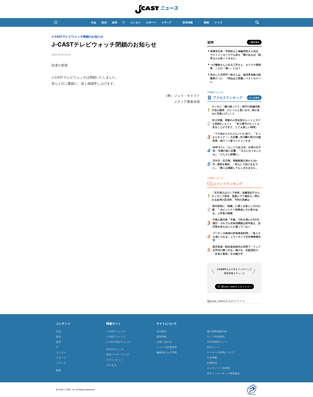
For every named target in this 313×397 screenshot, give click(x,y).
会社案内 (161, 331)
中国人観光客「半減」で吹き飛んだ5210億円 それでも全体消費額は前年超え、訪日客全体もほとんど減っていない (236, 223)
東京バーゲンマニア (117, 354)
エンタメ (135, 22)
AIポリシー (213, 347)
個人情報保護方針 (217, 331)
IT (124, 22)
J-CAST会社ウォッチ (118, 341)
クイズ (218, 22)
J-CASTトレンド (116, 336)
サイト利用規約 (216, 336)
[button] (55, 22)
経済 (114, 22)
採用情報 (161, 336)
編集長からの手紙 (166, 352)
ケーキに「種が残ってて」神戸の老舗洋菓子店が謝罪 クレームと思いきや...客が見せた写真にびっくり (236, 110)
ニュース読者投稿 (166, 347)
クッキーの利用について (221, 352)
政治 (104, 22)
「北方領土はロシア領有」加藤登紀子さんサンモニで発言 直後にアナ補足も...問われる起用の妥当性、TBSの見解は (236, 196)
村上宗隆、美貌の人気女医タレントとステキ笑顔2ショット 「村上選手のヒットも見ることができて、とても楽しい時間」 (236, 123)
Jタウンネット (114, 359)
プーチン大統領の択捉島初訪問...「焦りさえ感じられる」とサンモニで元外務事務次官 (237, 237)
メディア (167, 22)
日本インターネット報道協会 (223, 373)
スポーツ (151, 22)
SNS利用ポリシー (217, 341)
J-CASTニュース (116, 331)
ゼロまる (111, 364)
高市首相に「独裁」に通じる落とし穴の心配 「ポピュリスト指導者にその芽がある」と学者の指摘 (236, 209)
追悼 (210, 42)
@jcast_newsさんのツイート (226, 301)
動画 (206, 22)
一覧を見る (254, 42)
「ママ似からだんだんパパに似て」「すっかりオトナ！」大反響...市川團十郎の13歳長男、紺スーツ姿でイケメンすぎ (236, 137)
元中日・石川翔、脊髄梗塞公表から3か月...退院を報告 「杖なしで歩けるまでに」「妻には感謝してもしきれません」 (235, 164)
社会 (93, 22)
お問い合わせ (164, 341)
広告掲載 (212, 357)
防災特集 (188, 22)
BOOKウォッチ (115, 349)
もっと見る (254, 97)
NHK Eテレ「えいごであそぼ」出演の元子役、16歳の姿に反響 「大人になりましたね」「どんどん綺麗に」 (237, 151)
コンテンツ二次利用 (218, 368)
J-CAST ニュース (156, 9)
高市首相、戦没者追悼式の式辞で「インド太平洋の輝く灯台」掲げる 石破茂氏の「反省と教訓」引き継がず (236, 250)
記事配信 (212, 362)
